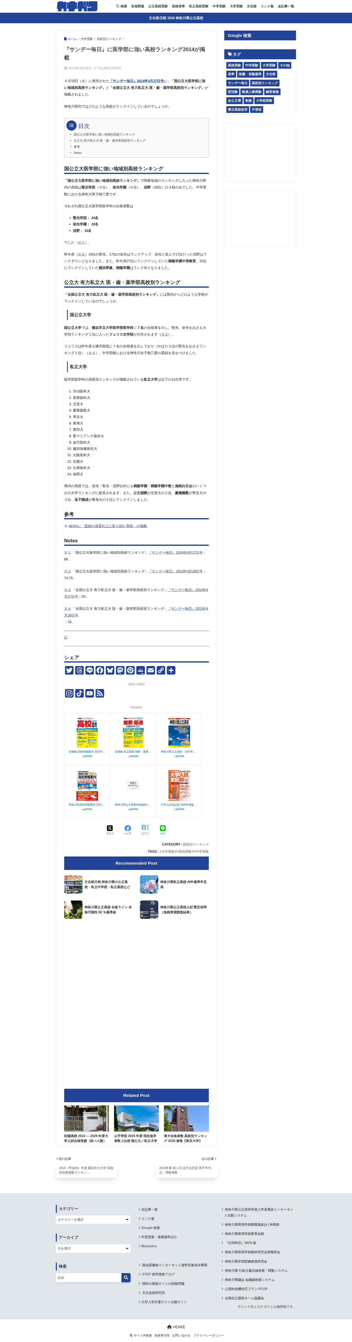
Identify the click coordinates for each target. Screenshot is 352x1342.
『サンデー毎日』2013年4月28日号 (175, 571)
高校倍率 (178, 6)
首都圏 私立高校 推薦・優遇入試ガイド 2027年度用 (133, 751)
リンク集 (267, 6)
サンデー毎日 (238, 83)
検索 (123, 6)
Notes (78, 152)
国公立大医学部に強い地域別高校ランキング (104, 134)
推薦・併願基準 (250, 74)
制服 (248, 100)
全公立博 (234, 100)
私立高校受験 (199, 6)
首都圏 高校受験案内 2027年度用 (87, 751)
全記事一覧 (286, 6)
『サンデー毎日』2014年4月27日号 (175, 553)
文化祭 (252, 6)
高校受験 (185, 851)
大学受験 (236, 6)
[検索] (126, 1277)
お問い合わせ (181, 1335)
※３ (164, 334)
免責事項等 (162, 1335)
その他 (285, 65)
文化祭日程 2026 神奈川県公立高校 (176, 18)
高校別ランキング (196, 844)
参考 (77, 146)
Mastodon (149, 1246)
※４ (91, 353)
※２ (81, 254)
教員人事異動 (252, 92)
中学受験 (219, 6)
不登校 (257, 109)
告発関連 (137, 6)
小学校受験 (264, 100)
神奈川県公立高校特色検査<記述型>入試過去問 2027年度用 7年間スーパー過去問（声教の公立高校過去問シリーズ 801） (133, 804)
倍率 (231, 74)
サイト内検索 (142, 1335)
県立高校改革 (238, 109)
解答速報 (272, 92)
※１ (81, 242)
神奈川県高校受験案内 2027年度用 (87, 804)
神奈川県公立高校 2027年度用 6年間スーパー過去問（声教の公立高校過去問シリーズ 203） (179, 751)
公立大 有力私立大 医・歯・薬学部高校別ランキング (110, 140)
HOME (178, 1327)
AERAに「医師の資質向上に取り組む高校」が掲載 (107, 526)
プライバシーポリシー (208, 1335)
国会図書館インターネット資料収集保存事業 (174, 1265)
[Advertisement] (136, 956)
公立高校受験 (158, 6)
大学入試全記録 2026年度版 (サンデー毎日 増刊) (179, 804)
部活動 (233, 92)
